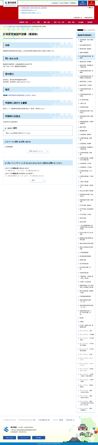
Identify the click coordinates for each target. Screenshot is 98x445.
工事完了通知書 (84, 181)
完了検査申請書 (84, 99)
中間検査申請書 (84, 107)
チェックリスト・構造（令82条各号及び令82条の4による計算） (87, 403)
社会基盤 (10, 26)
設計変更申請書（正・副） (86, 268)
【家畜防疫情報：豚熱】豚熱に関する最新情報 (34, 7)
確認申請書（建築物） (86, 48)
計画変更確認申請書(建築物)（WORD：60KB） (22, 95)
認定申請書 (83, 218)
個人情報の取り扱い (44, 420)
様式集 (18, 26)
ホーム (4, 26)
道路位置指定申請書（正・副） (85, 300)
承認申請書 (83, 260)
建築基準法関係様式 (25, 26)
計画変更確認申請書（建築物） (86, 57)
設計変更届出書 (84, 263)
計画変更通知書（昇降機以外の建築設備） (86, 158)
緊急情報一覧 (78, 17)
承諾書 (81, 321)
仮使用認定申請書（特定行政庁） (86, 111)
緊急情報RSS (89, 17)
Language (54, 3)
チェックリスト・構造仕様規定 (86, 385)
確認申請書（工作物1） (86, 81)
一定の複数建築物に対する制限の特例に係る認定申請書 (86, 227)
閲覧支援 (73, 3)
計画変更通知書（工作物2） (86, 177)
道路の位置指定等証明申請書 (86, 247)
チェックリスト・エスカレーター (86, 364)
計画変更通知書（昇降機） (86, 153)
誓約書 (81, 318)
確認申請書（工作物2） (86, 85)
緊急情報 (91, 4)
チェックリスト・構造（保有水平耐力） (86, 396)
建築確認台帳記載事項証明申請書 (86, 238)
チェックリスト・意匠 (86, 330)
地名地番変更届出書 (85, 45)
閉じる (91, 7)
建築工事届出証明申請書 (86, 243)
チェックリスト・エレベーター (86, 358)
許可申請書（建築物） (86, 205)
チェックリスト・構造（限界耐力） (86, 409)
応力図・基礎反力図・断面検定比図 (86, 326)
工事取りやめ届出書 (85, 281)
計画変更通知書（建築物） (86, 138)
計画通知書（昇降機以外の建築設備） (86, 148)
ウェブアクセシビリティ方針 (28, 420)
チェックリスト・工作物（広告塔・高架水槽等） (86, 375)
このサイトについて (10, 420)
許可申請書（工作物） (86, 214)
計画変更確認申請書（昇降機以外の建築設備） (86, 77)
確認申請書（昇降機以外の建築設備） (86, 66)
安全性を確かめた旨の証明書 (86, 233)
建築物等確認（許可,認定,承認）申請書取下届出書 (87, 286)
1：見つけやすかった (12, 176)
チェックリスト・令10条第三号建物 (86, 344)
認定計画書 (83, 221)
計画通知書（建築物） (86, 134)
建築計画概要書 (84, 52)
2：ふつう (21, 170)
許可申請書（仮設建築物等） (86, 209)
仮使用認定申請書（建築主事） (86, 117)
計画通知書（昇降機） (86, 143)
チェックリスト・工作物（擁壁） (86, 380)
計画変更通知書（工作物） (86, 171)
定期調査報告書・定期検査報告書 (86, 122)
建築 (14, 26)
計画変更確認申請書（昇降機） (86, 71)
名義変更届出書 (84, 272)
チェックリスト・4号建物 (87, 334)
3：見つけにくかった (37, 176)
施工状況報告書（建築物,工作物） (87, 291)
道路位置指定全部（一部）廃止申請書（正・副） (86, 312)
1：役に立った (10, 170)
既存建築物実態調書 (85, 256)
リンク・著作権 (58, 420)
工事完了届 (83, 103)
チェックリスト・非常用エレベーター (86, 369)
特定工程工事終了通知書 (86, 190)
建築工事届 (83, 127)
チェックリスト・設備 (86, 354)
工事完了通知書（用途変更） (86, 186)
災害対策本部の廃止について (29, 10)
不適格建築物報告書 (85, 296)
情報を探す (83, 4)
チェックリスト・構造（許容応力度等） (86, 391)
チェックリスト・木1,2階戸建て (87, 338)
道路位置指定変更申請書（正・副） (86, 306)
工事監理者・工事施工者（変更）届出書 (86, 277)
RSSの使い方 (70, 420)
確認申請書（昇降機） (86, 61)
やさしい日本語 (64, 3)
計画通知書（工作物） (86, 163)
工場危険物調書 (84, 252)
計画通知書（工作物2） (86, 167)
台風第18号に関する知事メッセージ (31, 12)
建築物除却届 (83, 130)
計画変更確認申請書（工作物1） (86, 89)
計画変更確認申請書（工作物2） (86, 95)
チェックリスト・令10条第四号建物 (86, 349)
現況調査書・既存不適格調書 (86, 40)
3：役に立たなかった (32, 170)
